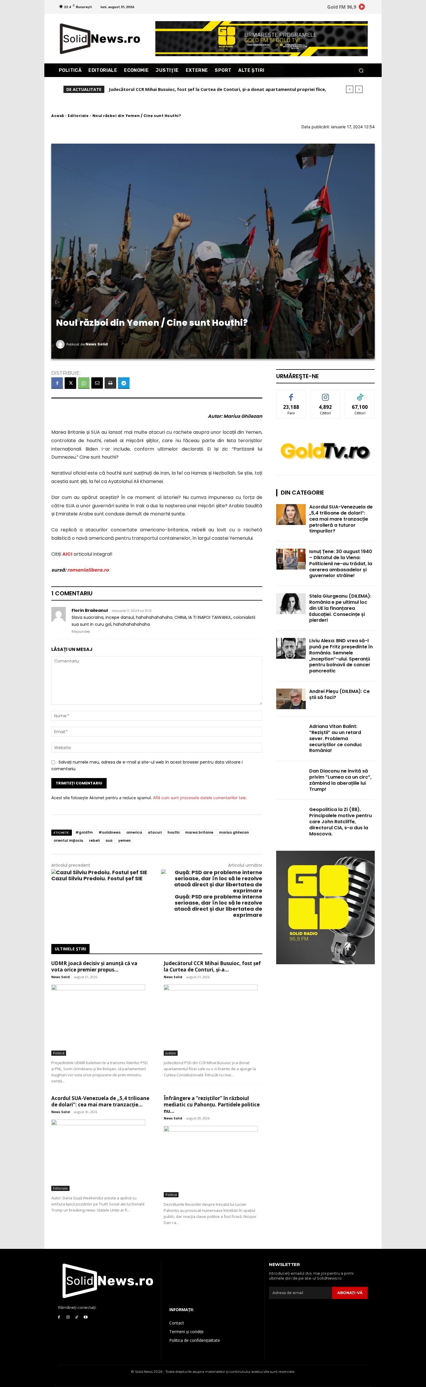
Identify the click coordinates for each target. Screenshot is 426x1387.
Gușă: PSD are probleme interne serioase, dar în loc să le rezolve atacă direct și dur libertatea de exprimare (218, 905)
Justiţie (170, 1053)
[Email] (97, 383)
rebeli (94, 840)
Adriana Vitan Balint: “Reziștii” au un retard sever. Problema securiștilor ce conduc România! (335, 738)
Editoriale (78, 115)
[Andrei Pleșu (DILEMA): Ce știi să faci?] (291, 699)
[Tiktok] (77, 1317)
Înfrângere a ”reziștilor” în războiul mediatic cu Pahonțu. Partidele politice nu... (212, 1104)
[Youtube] (86, 1317)
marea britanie (199, 832)
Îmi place (291, 394)
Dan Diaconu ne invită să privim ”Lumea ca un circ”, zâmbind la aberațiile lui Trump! (340, 780)
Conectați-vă (326, 394)
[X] (70, 383)
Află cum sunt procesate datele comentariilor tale (199, 797)
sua (108, 840)
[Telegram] (124, 383)
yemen (124, 840)
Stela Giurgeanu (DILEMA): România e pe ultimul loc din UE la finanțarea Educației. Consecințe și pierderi (340, 608)
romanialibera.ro (88, 570)
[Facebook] (57, 383)
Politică (58, 1053)
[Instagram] (68, 1317)
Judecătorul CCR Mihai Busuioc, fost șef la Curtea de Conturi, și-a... (212, 966)
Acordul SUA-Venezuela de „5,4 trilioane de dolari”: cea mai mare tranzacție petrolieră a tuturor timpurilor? (341, 519)
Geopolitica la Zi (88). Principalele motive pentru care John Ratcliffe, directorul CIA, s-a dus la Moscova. (340, 821)
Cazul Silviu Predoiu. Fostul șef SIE (97, 878)
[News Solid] (61, 344)
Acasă (57, 115)
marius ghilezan (234, 832)
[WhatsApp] (84, 383)
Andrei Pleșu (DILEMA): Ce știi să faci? (339, 694)
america (134, 832)
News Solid (96, 344)
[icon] (362, 7)
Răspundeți (81, 631)
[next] (359, 89)
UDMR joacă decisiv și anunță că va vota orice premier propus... (94, 966)
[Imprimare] (110, 383)
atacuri (155, 832)
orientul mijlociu (68, 840)
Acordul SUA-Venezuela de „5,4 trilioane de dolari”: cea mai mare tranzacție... (100, 1101)
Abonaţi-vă (350, 1292)
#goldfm (84, 832)
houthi (173, 832)
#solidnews (110, 832)
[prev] (349, 89)
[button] (361, 70)
